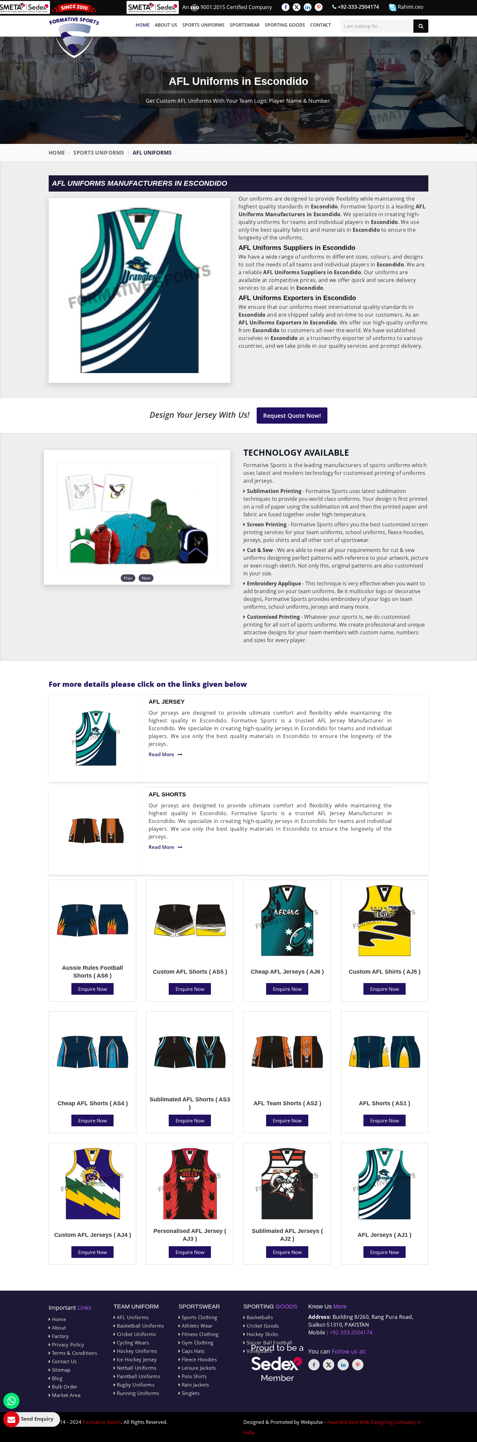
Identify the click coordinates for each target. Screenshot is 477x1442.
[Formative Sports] (74, 30)
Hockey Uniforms (136, 1351)
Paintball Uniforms (137, 1376)
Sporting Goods (285, 25)
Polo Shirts (193, 1376)
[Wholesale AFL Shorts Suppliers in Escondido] (96, 831)
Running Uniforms (137, 1393)
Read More (161, 754)
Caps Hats (192, 1351)
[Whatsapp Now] (11, 1401)
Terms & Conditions (73, 1353)
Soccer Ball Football (268, 1342)
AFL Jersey (167, 701)
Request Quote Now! (292, 415)
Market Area (65, 1395)
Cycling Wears (132, 1342)
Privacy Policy (67, 1344)
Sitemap (60, 1369)
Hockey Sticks (261, 1334)
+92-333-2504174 (357, 6)
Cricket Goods (262, 1325)
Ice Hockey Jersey (136, 1359)
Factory (59, 1336)
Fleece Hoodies (198, 1359)
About (58, 1327)
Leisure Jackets (198, 1368)
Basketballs (259, 1317)
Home (143, 25)
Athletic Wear (196, 1325)
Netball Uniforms (135, 1368)
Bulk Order (63, 1386)
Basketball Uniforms (139, 1325)
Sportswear (245, 25)
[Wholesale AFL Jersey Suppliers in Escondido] (96, 738)
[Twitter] (296, 7)
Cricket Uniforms (135, 1334)
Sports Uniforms (203, 25)
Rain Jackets (194, 1384)
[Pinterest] (319, 7)
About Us (166, 25)
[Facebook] (285, 7)
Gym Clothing (196, 1342)
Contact (320, 25)
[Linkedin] (308, 7)
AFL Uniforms (132, 1317)
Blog (56, 1378)
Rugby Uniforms (134, 1384)
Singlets (190, 1393)
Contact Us (63, 1361)
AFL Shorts (167, 794)
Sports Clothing (198, 1317)
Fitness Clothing (199, 1334)
